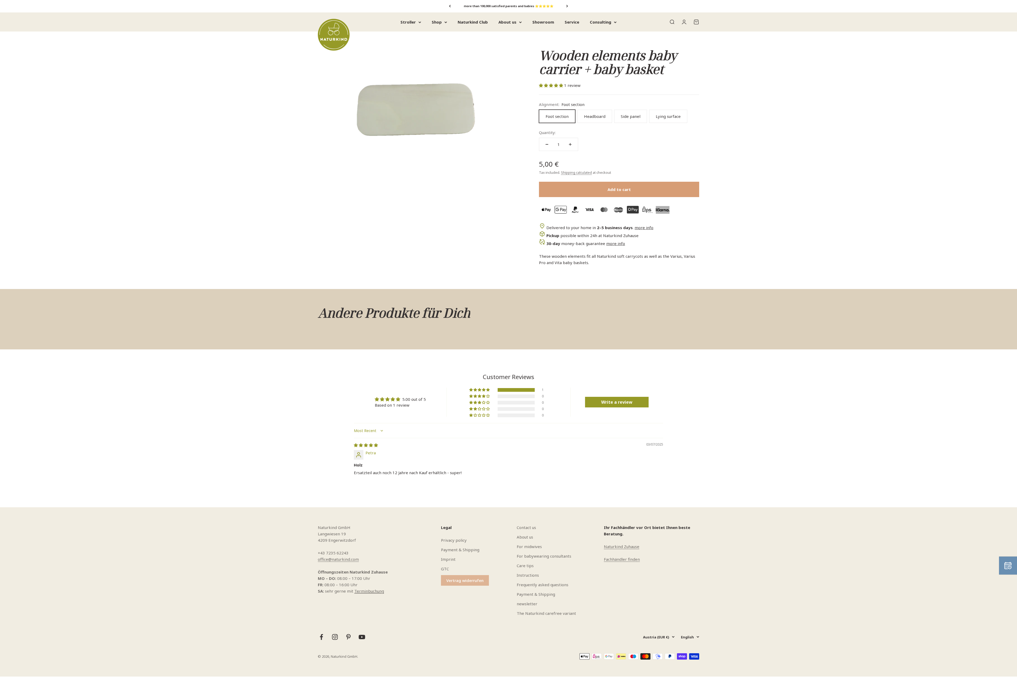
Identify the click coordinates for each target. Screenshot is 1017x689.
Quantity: (547, 132)
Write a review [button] (616, 402)
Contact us (526, 527)
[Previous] (450, 6)
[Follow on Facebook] (321, 637)
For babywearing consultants (544, 556)
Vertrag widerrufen (465, 580)
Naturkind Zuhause (621, 546)
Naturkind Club (473, 22)
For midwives (529, 546)
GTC (445, 568)
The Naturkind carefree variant (546, 613)
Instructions (528, 575)
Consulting (600, 22)
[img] (366, 445)
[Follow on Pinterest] (348, 637)
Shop (437, 22)
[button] (551, 85)
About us (507, 22)
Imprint (448, 559)
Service (572, 22)
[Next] (567, 6)
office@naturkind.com (338, 559)
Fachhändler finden (622, 559)
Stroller (408, 22)
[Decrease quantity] (547, 144)
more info (644, 227)
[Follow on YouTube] (361, 637)
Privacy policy (454, 540)
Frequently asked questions (542, 584)
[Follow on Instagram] (334, 637)
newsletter (527, 603)
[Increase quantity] (570, 144)
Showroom (543, 22)
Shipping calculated (576, 172)
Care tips (525, 565)
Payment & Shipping (460, 549)
